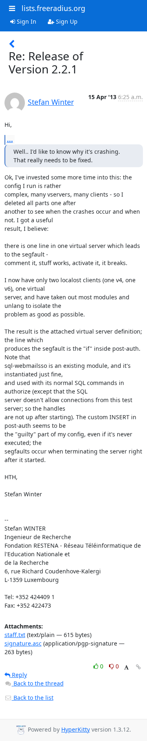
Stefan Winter (51, 102)
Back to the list (32, 697)
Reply (18, 675)
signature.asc (23, 643)
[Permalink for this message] (138, 666)
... (10, 139)
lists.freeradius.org (53, 8)
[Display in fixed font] (126, 667)
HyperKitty (75, 729)
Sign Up (66, 21)
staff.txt (14, 635)
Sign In (25, 21)
